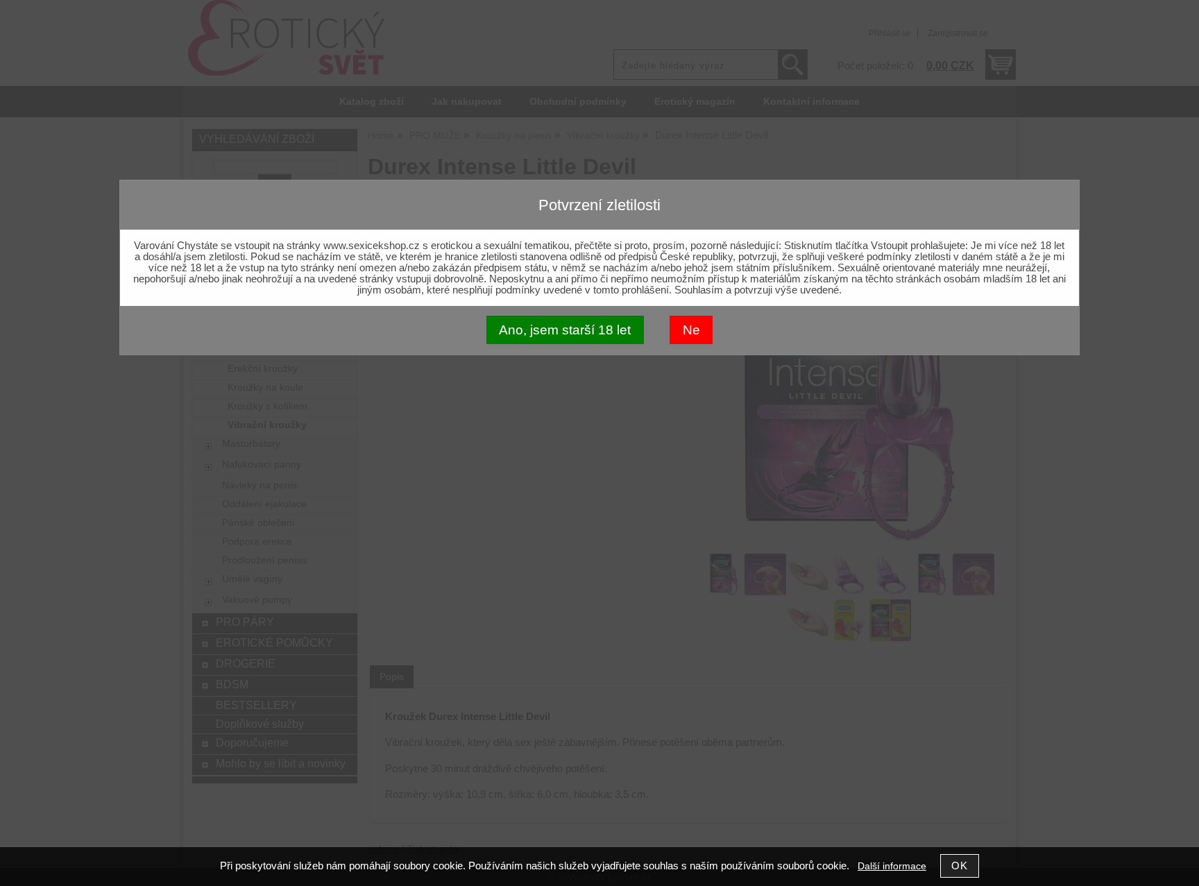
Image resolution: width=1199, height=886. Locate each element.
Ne (691, 330)
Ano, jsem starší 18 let (565, 330)
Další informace (892, 866)
